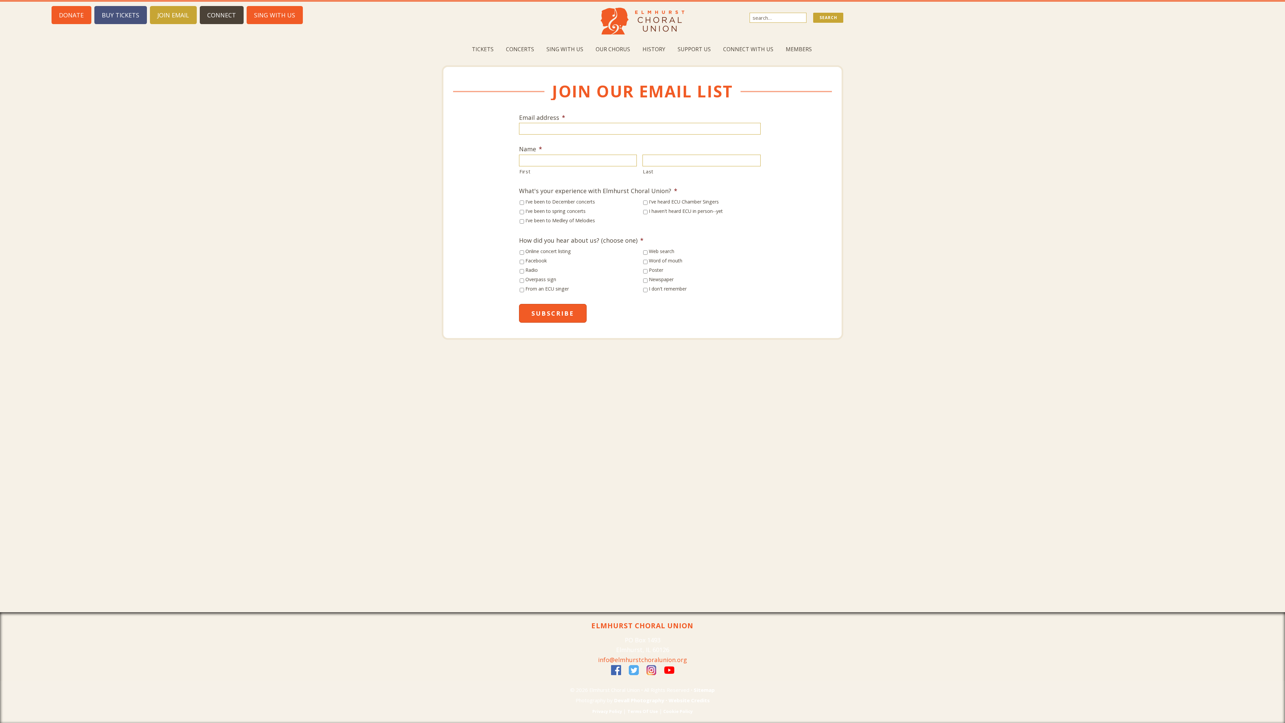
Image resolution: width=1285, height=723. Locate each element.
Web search (661, 251)
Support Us (694, 49)
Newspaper (661, 279)
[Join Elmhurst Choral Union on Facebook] (616, 670)
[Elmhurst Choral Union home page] (642, 20)
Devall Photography (639, 700)
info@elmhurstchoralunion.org (642, 660)
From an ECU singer (547, 289)
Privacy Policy (607, 711)
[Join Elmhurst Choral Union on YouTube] (669, 670)
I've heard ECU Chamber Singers (684, 201)
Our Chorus (613, 49)
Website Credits (689, 700)
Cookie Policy (677, 711)
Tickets (483, 49)
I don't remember (668, 289)
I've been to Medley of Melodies (560, 220)
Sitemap (704, 690)
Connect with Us (748, 49)
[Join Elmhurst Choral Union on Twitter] (634, 670)
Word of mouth (665, 260)
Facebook (536, 260)
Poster (656, 270)
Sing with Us (564, 49)
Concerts (520, 49)
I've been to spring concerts (555, 211)
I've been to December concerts (560, 201)
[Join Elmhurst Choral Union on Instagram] (652, 670)
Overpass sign (540, 279)
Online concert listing (548, 251)
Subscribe (552, 313)
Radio (531, 270)
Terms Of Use (642, 711)
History (653, 49)
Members (799, 49)
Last (648, 171)
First (524, 171)
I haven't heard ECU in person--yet (686, 211)
